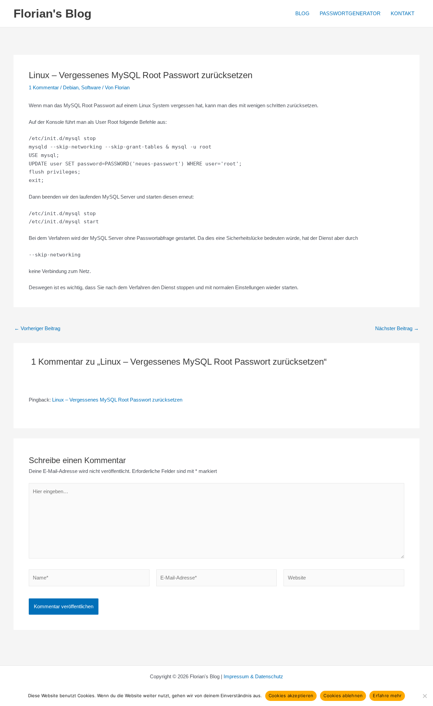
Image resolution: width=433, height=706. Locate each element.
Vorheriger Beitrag (37, 328)
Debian (70, 87)
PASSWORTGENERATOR (350, 13)
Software (91, 87)
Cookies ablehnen (343, 695)
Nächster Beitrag (397, 328)
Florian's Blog (52, 13)
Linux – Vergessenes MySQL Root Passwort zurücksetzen (117, 400)
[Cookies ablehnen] (424, 695)
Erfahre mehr (387, 695)
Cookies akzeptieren (291, 695)
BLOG (302, 13)
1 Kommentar (44, 87)
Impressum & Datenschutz (253, 676)
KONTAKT (402, 13)
